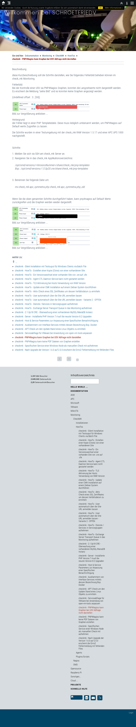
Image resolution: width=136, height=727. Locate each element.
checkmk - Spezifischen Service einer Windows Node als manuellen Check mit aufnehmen (56, 345)
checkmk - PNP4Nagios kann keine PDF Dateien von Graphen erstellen (47, 341)
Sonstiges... (76, 676)
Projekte (76, 684)
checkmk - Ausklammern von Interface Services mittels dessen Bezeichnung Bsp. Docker (56, 324)
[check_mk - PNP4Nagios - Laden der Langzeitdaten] (51, 219)
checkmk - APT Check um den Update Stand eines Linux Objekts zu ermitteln (50, 329)
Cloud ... (74, 680)
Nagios (76, 660)
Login (131, 712)
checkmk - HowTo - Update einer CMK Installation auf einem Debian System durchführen (55, 287)
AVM (73, 395)
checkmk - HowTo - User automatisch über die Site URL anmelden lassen (48, 295)
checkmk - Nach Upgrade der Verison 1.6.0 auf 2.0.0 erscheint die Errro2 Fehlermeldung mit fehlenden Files (64, 349)
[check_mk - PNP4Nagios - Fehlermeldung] (51, 110)
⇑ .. (14, 262)
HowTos (71, 55)
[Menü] (132, 3)
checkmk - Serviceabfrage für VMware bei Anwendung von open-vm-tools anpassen (53, 333)
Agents (79, 652)
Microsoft (75, 403)
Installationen (82, 422)
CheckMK (60, 55)
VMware (74, 407)
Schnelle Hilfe (79, 689)
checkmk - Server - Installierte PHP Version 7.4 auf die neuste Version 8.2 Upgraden (53, 316)
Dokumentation (32, 55)
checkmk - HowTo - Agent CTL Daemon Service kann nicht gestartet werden (49, 278)
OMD (75, 664)
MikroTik (74, 411)
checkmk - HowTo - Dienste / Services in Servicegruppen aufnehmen (46, 304)
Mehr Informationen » (114, 8)
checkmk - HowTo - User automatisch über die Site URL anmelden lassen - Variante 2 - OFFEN (58, 299)
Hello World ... (79, 387)
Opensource (76, 668)
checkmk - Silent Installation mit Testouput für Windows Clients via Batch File (50, 266)
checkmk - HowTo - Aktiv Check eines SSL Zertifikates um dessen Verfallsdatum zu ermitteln (57, 291)
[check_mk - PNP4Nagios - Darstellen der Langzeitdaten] (51, 244)
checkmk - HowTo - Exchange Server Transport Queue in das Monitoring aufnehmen (53, 308)
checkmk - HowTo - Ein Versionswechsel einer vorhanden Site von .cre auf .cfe (51, 274)
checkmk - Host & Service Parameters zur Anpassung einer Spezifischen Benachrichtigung (56, 320)
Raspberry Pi (76, 672)
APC (72, 399)
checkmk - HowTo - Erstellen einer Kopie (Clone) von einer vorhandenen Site (50, 270)
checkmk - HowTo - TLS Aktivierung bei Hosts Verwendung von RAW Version (50, 283)
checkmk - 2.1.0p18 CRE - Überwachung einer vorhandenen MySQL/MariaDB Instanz (54, 312)
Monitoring (47, 55)
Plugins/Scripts (83, 656)
